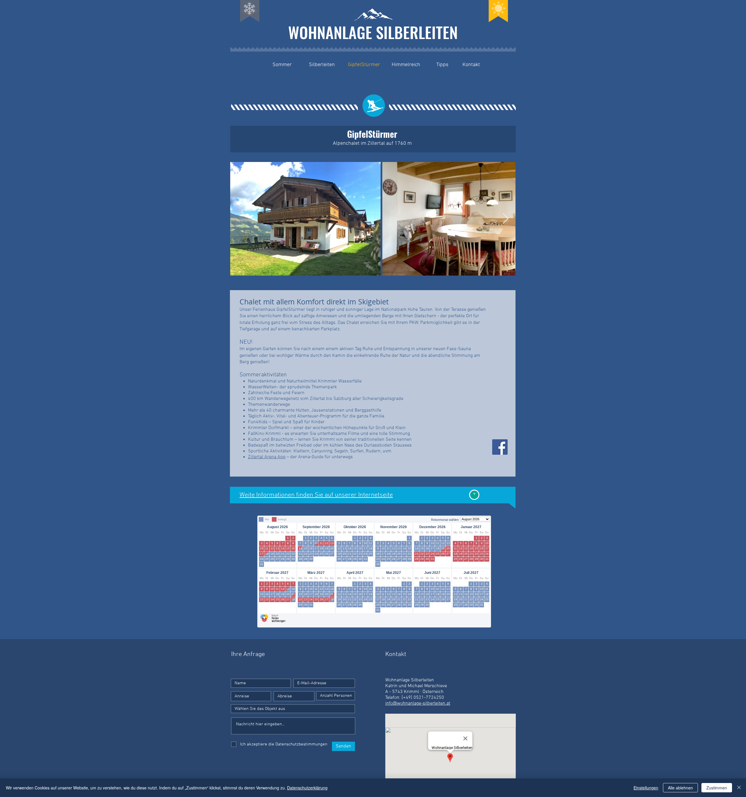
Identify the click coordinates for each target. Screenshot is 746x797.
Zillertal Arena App (267, 457)
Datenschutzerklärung (307, 788)
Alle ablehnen (680, 788)
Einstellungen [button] (646, 788)
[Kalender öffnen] (262, 696)
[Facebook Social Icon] (500, 447)
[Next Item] (505, 219)
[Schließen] (739, 787)
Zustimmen (716, 788)
